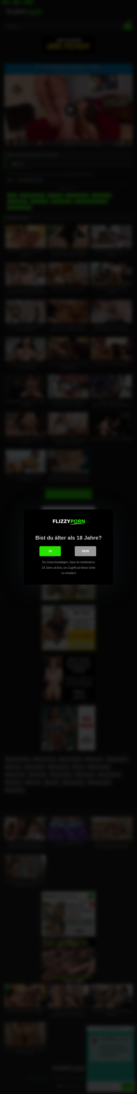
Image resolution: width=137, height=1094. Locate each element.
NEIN (85, 551)
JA (50, 551)
